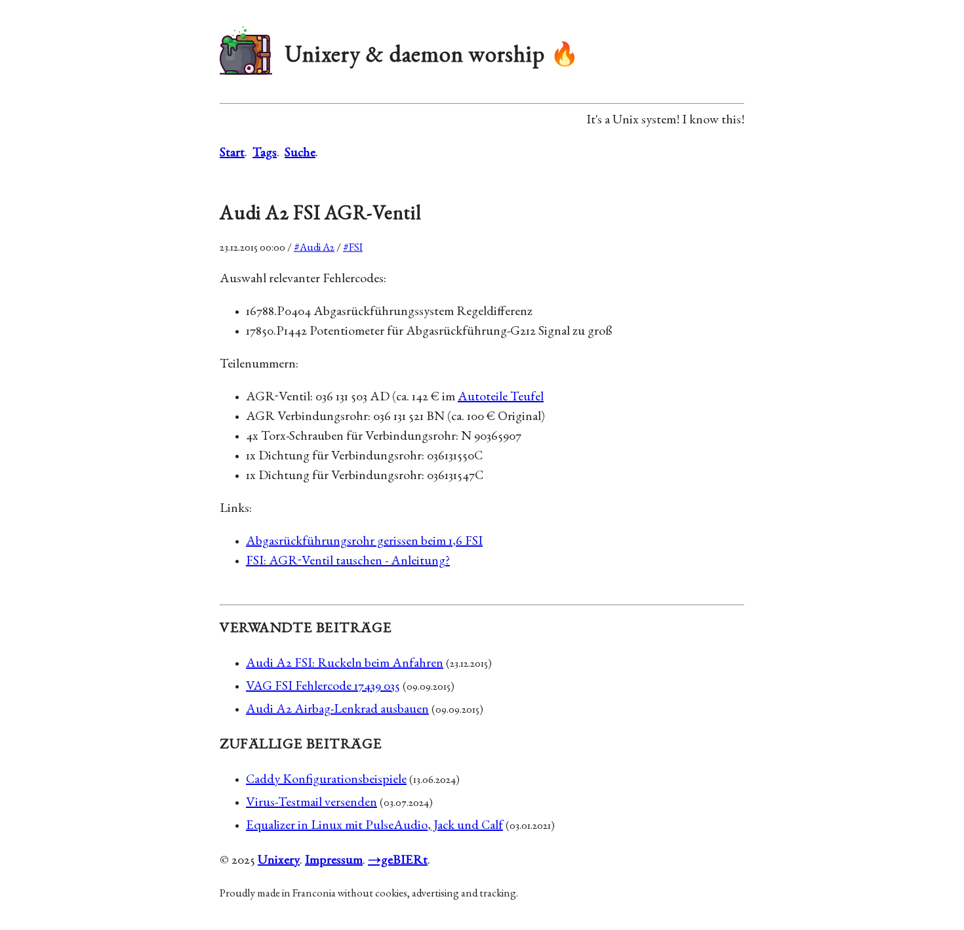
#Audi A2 (314, 248)
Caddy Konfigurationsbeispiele (326, 780)
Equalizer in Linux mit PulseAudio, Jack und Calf (374, 826)
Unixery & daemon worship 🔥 (432, 56)
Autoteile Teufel (501, 397)
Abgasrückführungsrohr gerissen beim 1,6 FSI (364, 542)
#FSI (353, 248)
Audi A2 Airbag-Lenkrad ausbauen (337, 710)
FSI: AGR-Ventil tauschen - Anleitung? (348, 561)
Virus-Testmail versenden (311, 803)
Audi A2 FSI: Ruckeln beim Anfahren (344, 664)
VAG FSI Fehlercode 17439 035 (323, 687)
